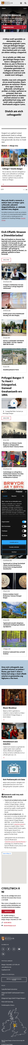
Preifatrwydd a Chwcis (7, 1005)
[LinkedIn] (3, 954)
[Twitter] (3, 949)
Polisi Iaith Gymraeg (7, 1001)
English (25, 8)
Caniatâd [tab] (5, 496)
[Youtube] (19, 949)
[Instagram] (14, 949)
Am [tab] (23, 496)
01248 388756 (7, 922)
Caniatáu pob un (14, 542)
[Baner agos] (25, 491)
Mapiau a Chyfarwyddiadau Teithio (14, 979)
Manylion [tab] (14, 496)
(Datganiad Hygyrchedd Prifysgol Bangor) (13, 998)
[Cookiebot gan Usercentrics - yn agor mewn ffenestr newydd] (16, 492)
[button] (24, 189)
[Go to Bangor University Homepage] (7, 3)
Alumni (3, 8)
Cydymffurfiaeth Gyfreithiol (9, 989)
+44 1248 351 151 (6, 967)
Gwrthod (14, 552)
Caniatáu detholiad (14, 547)
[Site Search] (24, 3)
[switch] (24, 526)
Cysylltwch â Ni (5, 970)
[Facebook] (8, 949)
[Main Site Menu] (21, 3)
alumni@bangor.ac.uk (10, 925)
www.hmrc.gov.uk (19, 824)
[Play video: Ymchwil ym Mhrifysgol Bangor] (14, 403)
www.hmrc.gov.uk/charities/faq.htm (15, 841)
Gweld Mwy (6, 259)
